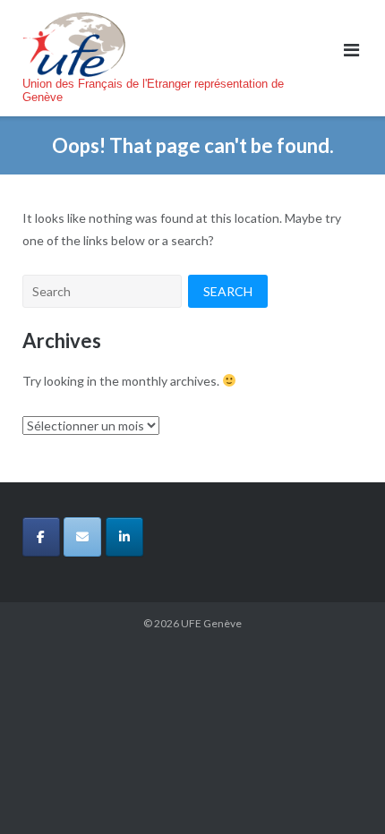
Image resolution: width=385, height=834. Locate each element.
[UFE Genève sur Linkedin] (124, 537)
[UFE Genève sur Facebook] (41, 537)
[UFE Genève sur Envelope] (82, 537)
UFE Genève (211, 623)
